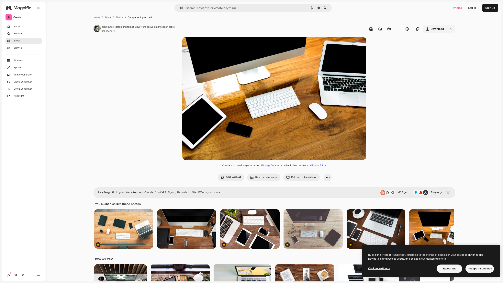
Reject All (449, 268)
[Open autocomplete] (180, 7)
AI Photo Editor (317, 165)
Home (97, 17)
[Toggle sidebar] (38, 8)
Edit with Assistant (304, 177)
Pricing (457, 8)
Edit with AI (233, 177)
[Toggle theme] (23, 275)
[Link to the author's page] (97, 29)
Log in (472, 8)
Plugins (435, 192)
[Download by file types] (451, 29)
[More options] (398, 29)
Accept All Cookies (480, 268)
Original (207, 45)
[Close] (448, 192)
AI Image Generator (271, 165)
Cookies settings (379, 268)
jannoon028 (108, 31)
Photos (119, 17)
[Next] (453, 229)
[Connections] (9, 275)
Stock (108, 17)
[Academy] (16, 275)
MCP (400, 192)
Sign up (490, 8)
